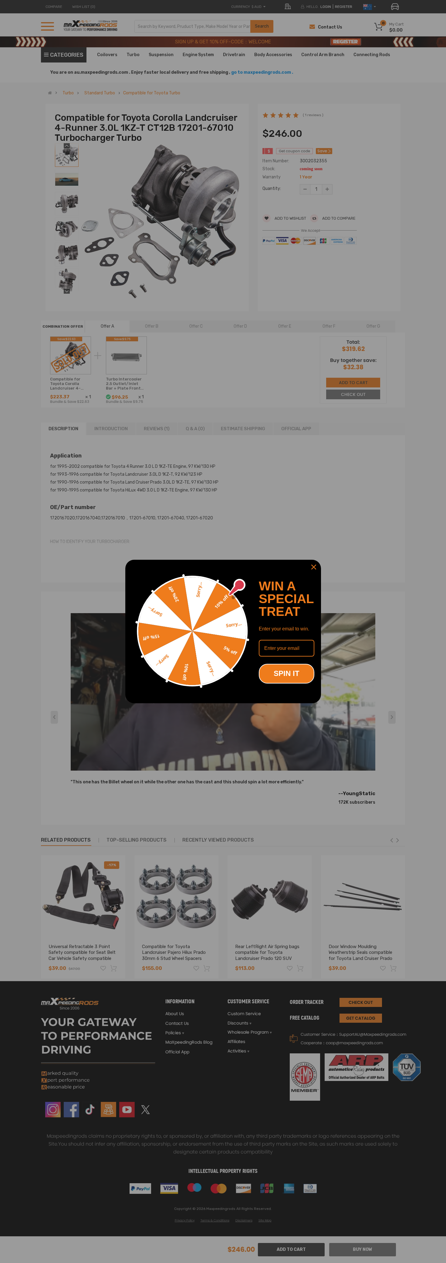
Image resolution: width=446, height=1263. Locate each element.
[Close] (313, 567)
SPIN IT (286, 673)
